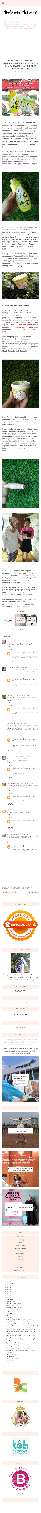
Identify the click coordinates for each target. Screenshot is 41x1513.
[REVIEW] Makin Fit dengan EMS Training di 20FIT (20, 1340)
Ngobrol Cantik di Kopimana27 (16, 1343)
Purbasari (25, 24)
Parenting (20, 1240)
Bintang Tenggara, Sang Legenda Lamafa (19, 1319)
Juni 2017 (10, 1313)
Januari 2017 (11, 1358)
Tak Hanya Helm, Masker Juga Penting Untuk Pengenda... (20, 1336)
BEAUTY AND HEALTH (13, 22)
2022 (6, 1289)
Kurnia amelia (11, 756)
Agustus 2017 (11, 1309)
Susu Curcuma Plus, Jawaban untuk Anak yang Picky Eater (20, 1169)
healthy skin (8, 24)
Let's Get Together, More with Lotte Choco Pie (21, 1322)
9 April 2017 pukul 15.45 (26, 783)
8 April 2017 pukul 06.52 (19, 723)
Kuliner (20, 1265)
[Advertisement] (20, 44)
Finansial (20, 1267)
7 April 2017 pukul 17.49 (22, 695)
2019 (6, 1295)
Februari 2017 (11, 1356)
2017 (6, 1299)
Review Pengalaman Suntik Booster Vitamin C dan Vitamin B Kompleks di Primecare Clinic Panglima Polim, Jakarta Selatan (20, 1042)
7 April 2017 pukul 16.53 (21, 667)
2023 (6, 1287)
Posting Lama (33, 892)
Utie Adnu (10, 667)
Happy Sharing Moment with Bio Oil (17, 1348)
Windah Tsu (10, 695)
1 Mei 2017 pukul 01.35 (21, 834)
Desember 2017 (12, 1301)
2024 (6, 1285)
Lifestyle (17, 24)
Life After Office (20, 1270)
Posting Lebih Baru (9, 892)
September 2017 (12, 1307)
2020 (6, 1293)
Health (20, 1256)
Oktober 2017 (11, 1305)
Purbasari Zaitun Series (26, 28)
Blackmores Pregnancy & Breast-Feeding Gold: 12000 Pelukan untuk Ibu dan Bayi (20, 1207)
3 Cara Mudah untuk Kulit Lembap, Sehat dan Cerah (20, 1332)
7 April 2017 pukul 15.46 (21, 641)
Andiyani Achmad (17, 652)
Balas (8, 646)
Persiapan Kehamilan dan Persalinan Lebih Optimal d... (22, 1326)
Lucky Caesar (11, 834)
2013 (6, 1364)
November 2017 (12, 1303)
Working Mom (21, 1245)
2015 (6, 1362)
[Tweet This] (20, 630)
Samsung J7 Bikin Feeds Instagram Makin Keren (21, 1324)
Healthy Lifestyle (30, 22)
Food (20, 1262)
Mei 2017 (10, 1315)
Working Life (20, 1253)
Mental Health (20, 1248)
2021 (6, 1291)
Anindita (9, 810)
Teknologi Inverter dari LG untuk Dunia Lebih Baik (22, 1329)
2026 (6, 1281)
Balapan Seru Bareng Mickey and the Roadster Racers (20, 1351)
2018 (6, 1297)
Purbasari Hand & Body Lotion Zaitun (20, 25)
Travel (20, 1259)
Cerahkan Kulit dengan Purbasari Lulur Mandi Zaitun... (20, 1345)
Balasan (11, 649)
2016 (6, 1360)
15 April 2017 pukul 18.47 (20, 810)
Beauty (20, 1251)
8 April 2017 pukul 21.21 (23, 756)
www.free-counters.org (20, 1002)
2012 (6, 1366)
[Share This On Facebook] (18, 630)
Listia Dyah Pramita (13, 783)
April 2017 (10, 1317)
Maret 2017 (10, 1354)
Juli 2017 (10, 1311)
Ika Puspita (10, 641)
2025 (6, 1283)
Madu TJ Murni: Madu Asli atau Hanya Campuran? (20, 1130)
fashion (20, 1242)
